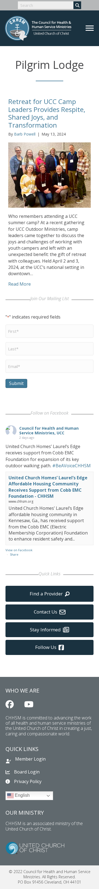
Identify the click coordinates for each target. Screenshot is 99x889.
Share (14, 554)
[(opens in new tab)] (35, 848)
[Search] (77, 5)
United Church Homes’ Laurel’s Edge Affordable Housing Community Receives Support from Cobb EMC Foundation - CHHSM (48, 487)
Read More (19, 284)
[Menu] (89, 28)
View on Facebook (19, 550)
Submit (16, 383)
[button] (9, 704)
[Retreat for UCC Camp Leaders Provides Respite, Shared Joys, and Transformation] (49, 175)
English (22, 795)
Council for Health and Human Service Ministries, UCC (49, 430)
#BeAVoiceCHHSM (71, 466)
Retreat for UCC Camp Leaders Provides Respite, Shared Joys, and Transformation (46, 113)
